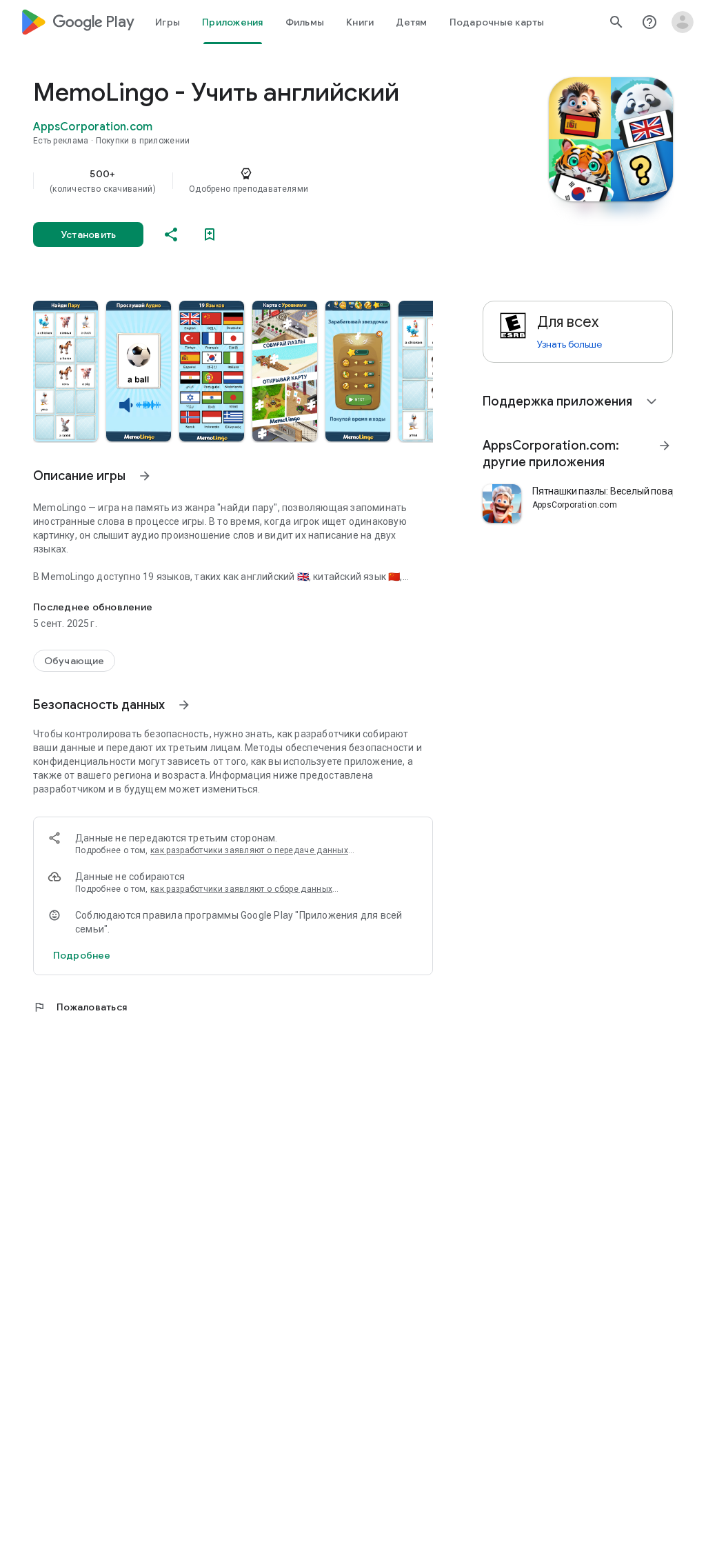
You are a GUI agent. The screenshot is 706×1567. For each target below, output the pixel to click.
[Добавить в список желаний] (209, 234)
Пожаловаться (80, 1007)
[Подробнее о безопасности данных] (82, 955)
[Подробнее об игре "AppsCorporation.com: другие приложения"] (664, 445)
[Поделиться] (171, 234)
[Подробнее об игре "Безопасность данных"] (184, 704)
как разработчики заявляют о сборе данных (241, 889)
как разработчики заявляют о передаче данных (249, 850)
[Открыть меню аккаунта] (682, 22)
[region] (252, 181)
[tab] (167, 22)
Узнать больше (569, 344)
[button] (65, 371)
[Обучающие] (74, 660)
